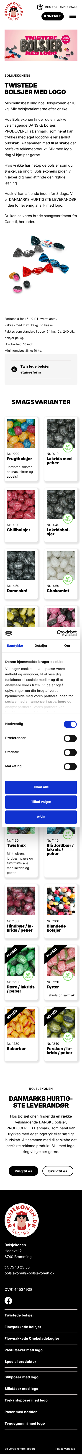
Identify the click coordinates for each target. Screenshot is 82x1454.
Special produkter (20, 1361)
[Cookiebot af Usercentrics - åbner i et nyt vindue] (58, 633)
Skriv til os (57, 1171)
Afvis (41, 817)
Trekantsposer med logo (26, 1400)
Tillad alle (41, 787)
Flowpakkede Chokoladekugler (32, 1338)
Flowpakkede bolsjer (23, 1327)
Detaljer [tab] (41, 646)
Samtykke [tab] (15, 646)
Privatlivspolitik (65, 1448)
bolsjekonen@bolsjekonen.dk (29, 1273)
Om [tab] (67, 646)
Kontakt (52, 16)
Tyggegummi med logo (25, 1423)
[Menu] (72, 16)
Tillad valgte (41, 802)
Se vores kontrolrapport (20, 1448)
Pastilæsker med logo (24, 1350)
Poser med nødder (21, 1412)
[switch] (66, 738)
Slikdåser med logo (21, 1388)
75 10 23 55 (20, 1267)
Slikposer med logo (21, 1377)
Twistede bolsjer (19, 1315)
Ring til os (23, 1171)
